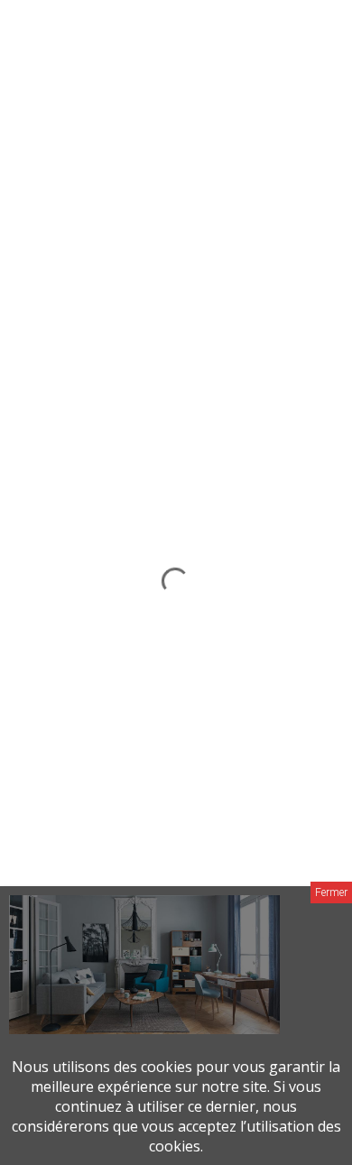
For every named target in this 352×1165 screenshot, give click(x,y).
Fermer (331, 892)
